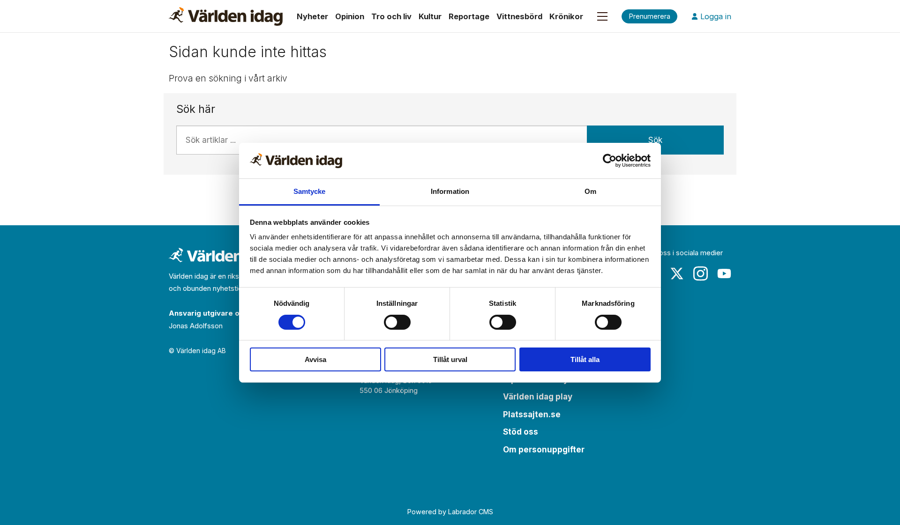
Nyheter (312, 16)
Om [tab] (590, 191)
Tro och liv (391, 16)
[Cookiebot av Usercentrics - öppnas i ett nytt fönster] (610, 161)
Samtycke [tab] (309, 191)
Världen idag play (537, 396)
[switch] (397, 322)
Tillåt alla (585, 359)
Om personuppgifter (544, 449)
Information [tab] (450, 191)
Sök (655, 140)
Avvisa (315, 359)
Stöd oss (520, 431)
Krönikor (566, 16)
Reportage (469, 16)
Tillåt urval (450, 359)
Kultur (430, 16)
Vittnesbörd (519, 16)
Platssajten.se (532, 414)
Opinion (349, 16)
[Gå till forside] (226, 16)
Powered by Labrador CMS (450, 512)
